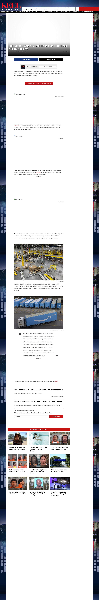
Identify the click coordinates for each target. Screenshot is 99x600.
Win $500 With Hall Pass (11, 11)
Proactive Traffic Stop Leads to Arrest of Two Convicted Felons (38, 471)
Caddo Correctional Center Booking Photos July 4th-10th (17, 470)
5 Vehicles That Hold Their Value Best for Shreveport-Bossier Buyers (58, 493)
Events (39, 9)
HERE (56, 381)
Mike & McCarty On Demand (24, 11)
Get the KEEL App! (76, 11)
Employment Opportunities (87, 11)
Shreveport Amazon (24, 410)
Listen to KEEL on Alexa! (65, 11)
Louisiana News (41, 412)
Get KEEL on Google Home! (52, 11)
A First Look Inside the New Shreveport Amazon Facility (39, 83)
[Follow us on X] (77, 9)
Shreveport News (32, 410)
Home (24, 9)
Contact (56, 9)
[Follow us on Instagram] (70, 9)
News (51, 9)
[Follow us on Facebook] (67, 9)
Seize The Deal (35, 11)
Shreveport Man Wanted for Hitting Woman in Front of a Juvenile (37, 493)
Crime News (42, 11)
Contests (45, 9)
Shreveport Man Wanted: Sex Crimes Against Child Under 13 (17, 448)
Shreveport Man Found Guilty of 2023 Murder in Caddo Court (17, 493)
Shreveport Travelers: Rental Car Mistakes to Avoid (59, 470)
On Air (29, 9)
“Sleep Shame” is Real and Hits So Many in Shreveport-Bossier (38, 449)
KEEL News (16, 125)
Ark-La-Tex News (23, 412)
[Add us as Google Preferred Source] (63, 9)
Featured (36, 412)
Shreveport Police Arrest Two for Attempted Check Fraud (59, 448)
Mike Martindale (15, 51)
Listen (34, 9)
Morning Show (48, 412)
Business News (30, 412)
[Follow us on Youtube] (73, 9)
